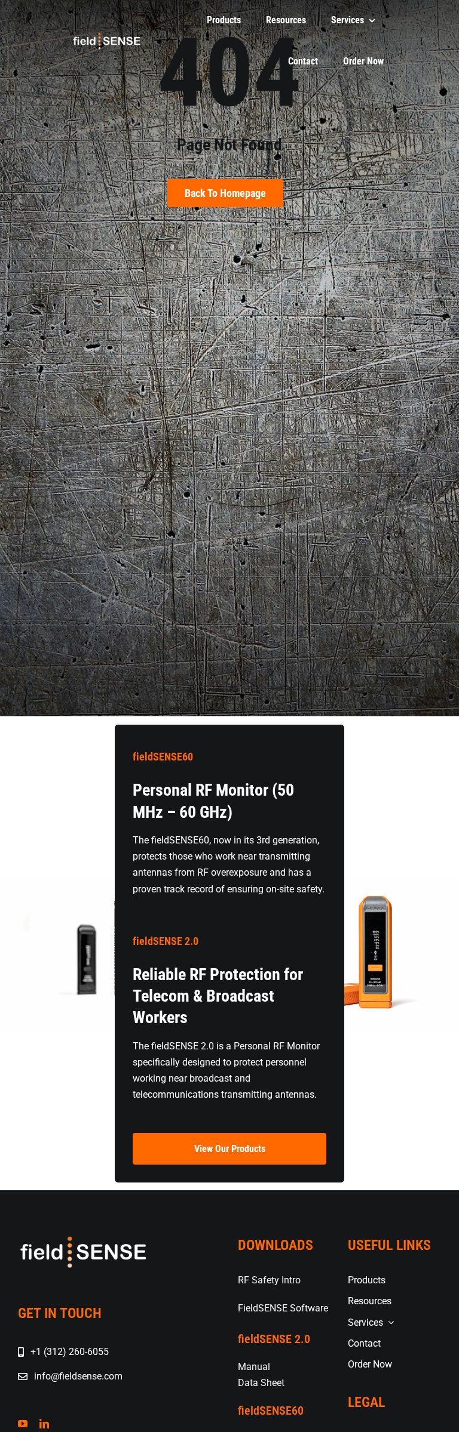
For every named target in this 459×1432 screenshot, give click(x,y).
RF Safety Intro (269, 1280)
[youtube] (22, 1423)
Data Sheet (261, 1382)
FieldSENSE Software (283, 1308)
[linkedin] (44, 1423)
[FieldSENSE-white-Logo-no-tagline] (106, 35)
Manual (254, 1366)
